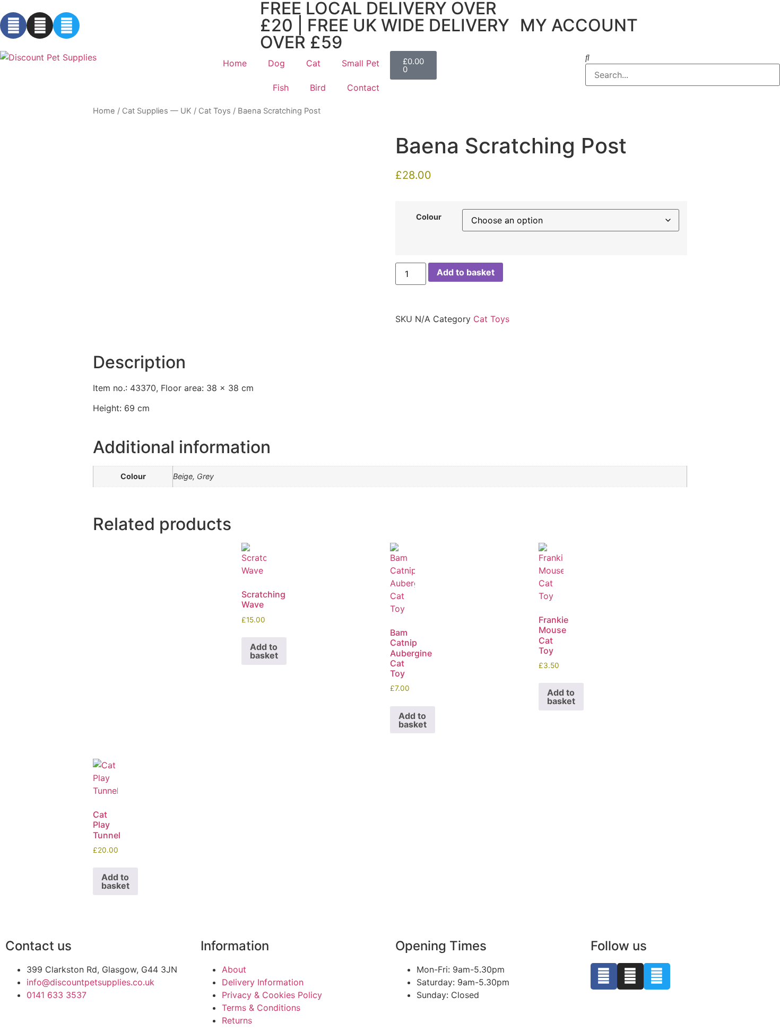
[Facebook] (13, 25)
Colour (428, 217)
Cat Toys (214, 111)
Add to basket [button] (264, 651)
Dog (276, 63)
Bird (318, 87)
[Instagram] (40, 25)
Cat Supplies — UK (157, 111)
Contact (363, 87)
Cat (313, 63)
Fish (281, 87)
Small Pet (360, 63)
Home (235, 63)
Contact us (38, 945)
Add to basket (466, 272)
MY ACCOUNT (579, 25)
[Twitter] (66, 25)
